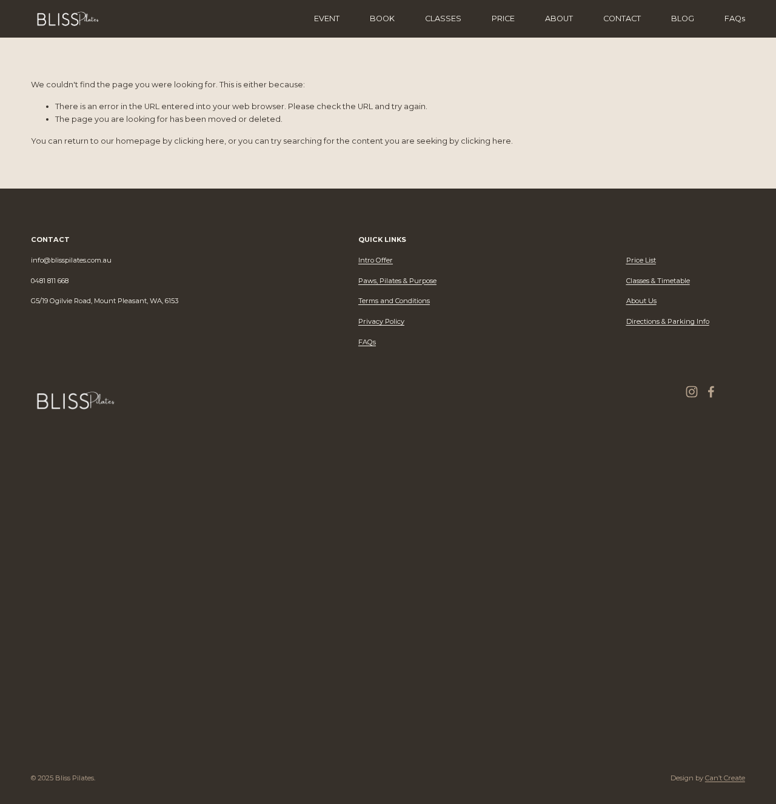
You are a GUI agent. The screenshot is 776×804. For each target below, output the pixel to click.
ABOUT (559, 18)
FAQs (734, 18)
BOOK (382, 18)
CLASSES (443, 18)
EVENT (327, 18)
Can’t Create (725, 778)
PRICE (503, 18)
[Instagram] (692, 392)
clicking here (199, 141)
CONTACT (622, 18)
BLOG (682, 18)
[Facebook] (711, 392)
